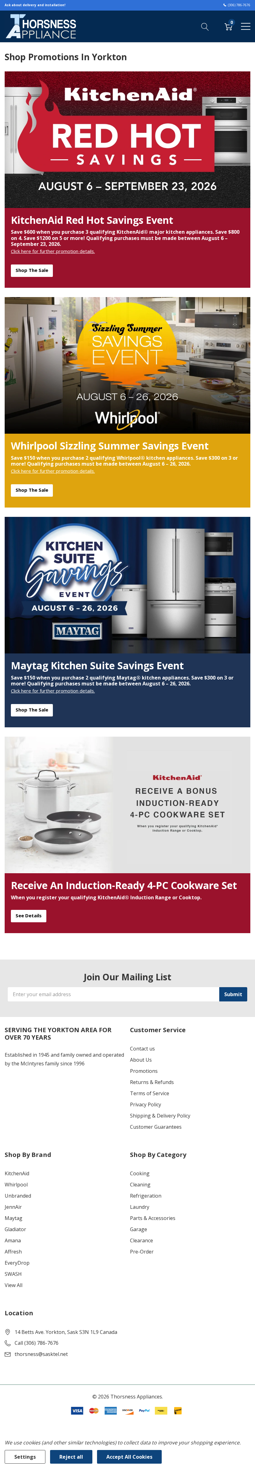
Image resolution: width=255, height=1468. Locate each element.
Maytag (13, 1218)
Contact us (142, 1048)
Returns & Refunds (152, 1082)
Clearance (141, 1240)
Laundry (139, 1207)
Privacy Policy (145, 1104)
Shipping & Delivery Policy (160, 1115)
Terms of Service (149, 1093)
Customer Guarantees (156, 1126)
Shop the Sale (32, 270)
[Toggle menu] (245, 26)
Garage (138, 1229)
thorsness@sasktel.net (41, 1354)
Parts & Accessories (152, 1218)
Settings (25, 1456)
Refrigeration (145, 1195)
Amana (13, 1240)
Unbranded (18, 1195)
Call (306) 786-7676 (36, 1342)
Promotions (144, 1071)
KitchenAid (17, 1173)
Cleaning (140, 1184)
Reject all (71, 1456)
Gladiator (15, 1229)
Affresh (13, 1251)
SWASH (13, 1274)
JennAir (13, 1207)
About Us (141, 1059)
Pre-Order (142, 1251)
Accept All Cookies (129, 1456)
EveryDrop (17, 1262)
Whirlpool (16, 1184)
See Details (29, 915)
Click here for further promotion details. (53, 251)
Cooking (140, 1173)
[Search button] (205, 26)
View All (13, 1285)
